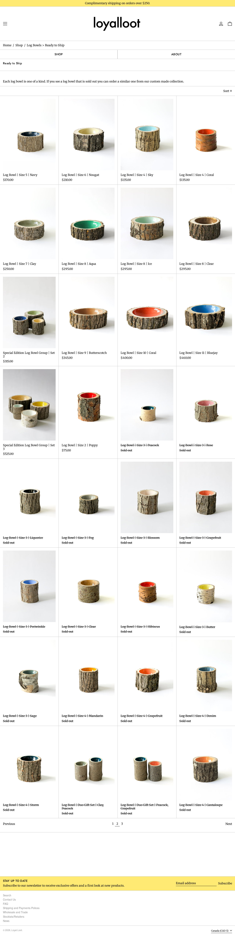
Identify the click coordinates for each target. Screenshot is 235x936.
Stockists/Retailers (13, 916)
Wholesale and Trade (15, 912)
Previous (9, 824)
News (6, 921)
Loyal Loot (16, 930)
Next (228, 824)
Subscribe (225, 883)
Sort (226, 91)
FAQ (5, 904)
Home (7, 45)
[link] (117, 23)
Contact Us (9, 899)
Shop (19, 45)
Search (7, 895)
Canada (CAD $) (220, 930)
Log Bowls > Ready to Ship (45, 45)
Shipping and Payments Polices (21, 908)
